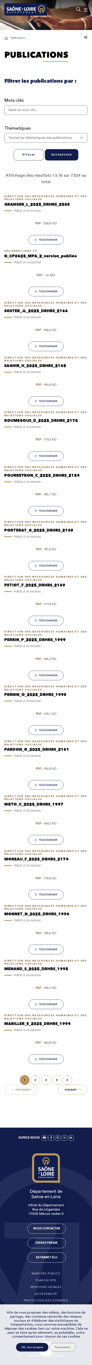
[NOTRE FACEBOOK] (51, 1138)
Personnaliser (62, 1347)
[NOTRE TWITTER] (64, 1138)
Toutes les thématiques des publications (40, 137)
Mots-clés (14, 100)
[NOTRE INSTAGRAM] (58, 1138)
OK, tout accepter (32, 1347)
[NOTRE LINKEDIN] (71, 1138)
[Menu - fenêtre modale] (85, 9)
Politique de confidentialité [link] (46, 1355)
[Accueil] (6, 38)
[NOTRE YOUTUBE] (44, 1138)
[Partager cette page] (86, 37)
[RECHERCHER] (78, 9)
